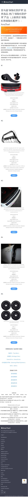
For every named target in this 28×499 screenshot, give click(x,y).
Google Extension (4, 466)
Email (14, 394)
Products (2, 439)
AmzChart (9, 48)
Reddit (6, 394)
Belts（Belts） (14, 365)
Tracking (2, 447)
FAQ (2, 462)
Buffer (17, 394)
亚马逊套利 (14, 376)
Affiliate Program (4, 451)
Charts (2, 443)
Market (2, 445)
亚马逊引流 (14, 383)
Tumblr (10, 394)
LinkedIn (22, 394)
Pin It (26, 394)
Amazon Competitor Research (7, 468)
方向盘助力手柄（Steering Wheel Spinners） (14, 362)
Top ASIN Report (4, 478)
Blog (2, 476)
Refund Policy (3, 455)
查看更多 (14, 115)
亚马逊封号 (14, 380)
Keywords (3, 441)
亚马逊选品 (14, 373)
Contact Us (3, 461)
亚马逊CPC (14, 386)
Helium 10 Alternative (5, 464)
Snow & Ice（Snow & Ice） (14, 359)
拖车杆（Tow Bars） (14, 353)
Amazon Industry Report (6, 482)
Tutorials (2, 474)
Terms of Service (4, 459)
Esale (2, 490)
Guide (2, 472)
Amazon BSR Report (5, 480)
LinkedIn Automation (5, 488)
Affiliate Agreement (5, 453)
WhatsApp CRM (4, 486)
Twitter (2, 394)
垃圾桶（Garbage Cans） (14, 356)
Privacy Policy (3, 457)
